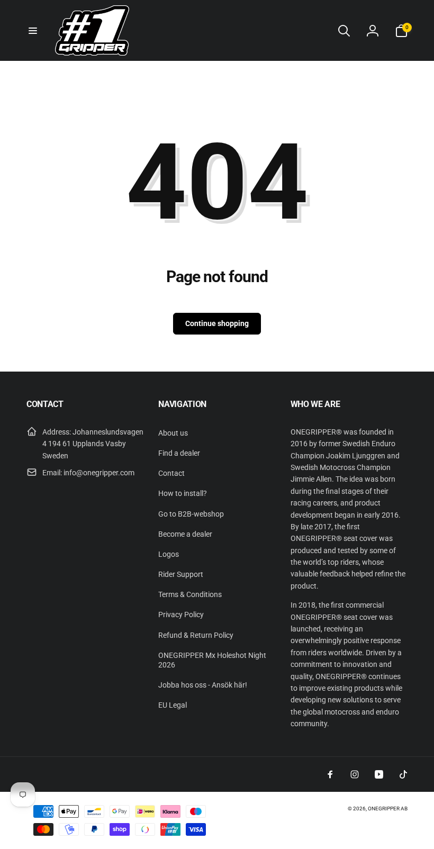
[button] (32, 30)
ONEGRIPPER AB (388, 808)
